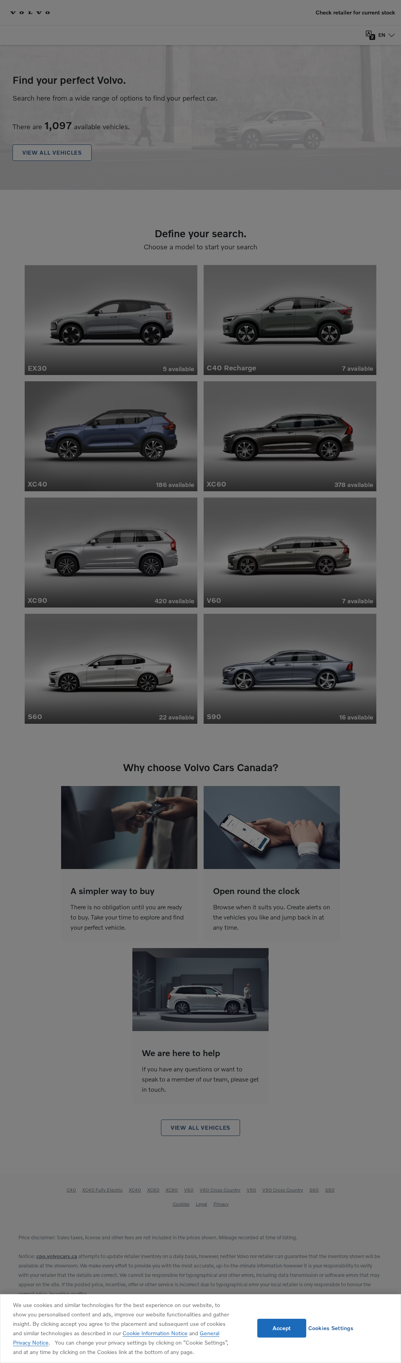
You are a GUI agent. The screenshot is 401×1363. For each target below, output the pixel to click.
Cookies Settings (330, 1328)
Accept (282, 1328)
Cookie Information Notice (155, 1333)
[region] (200, 1328)
